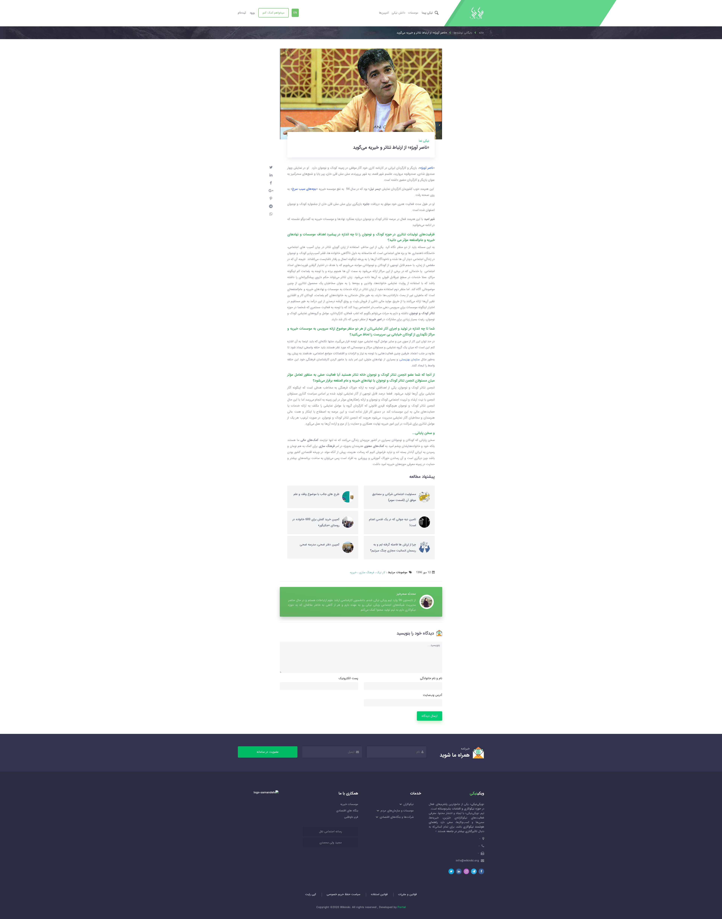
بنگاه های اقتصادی (347, 810)
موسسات (413, 13)
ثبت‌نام (242, 13)
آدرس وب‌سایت (432, 695)
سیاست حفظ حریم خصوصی (343, 894)
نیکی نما (424, 140)
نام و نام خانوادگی (431, 678)
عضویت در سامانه (268, 751)
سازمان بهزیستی (409, 359)
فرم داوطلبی (351, 817)
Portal (401, 907)
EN (295, 13)
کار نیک (380, 572)
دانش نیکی (398, 13)
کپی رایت (310, 894)
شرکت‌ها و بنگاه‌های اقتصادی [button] (396, 817)
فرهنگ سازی (366, 572)
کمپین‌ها (384, 13)
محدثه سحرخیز (406, 593)
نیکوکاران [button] (408, 804)
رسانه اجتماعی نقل (330, 831)
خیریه (353, 572)
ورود (252, 13)
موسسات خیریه (349, 804)
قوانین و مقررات (407, 894)
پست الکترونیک (348, 678)
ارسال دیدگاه (429, 716)
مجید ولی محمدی (330, 842)
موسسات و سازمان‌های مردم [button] (397, 810)
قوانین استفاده (379, 894)
